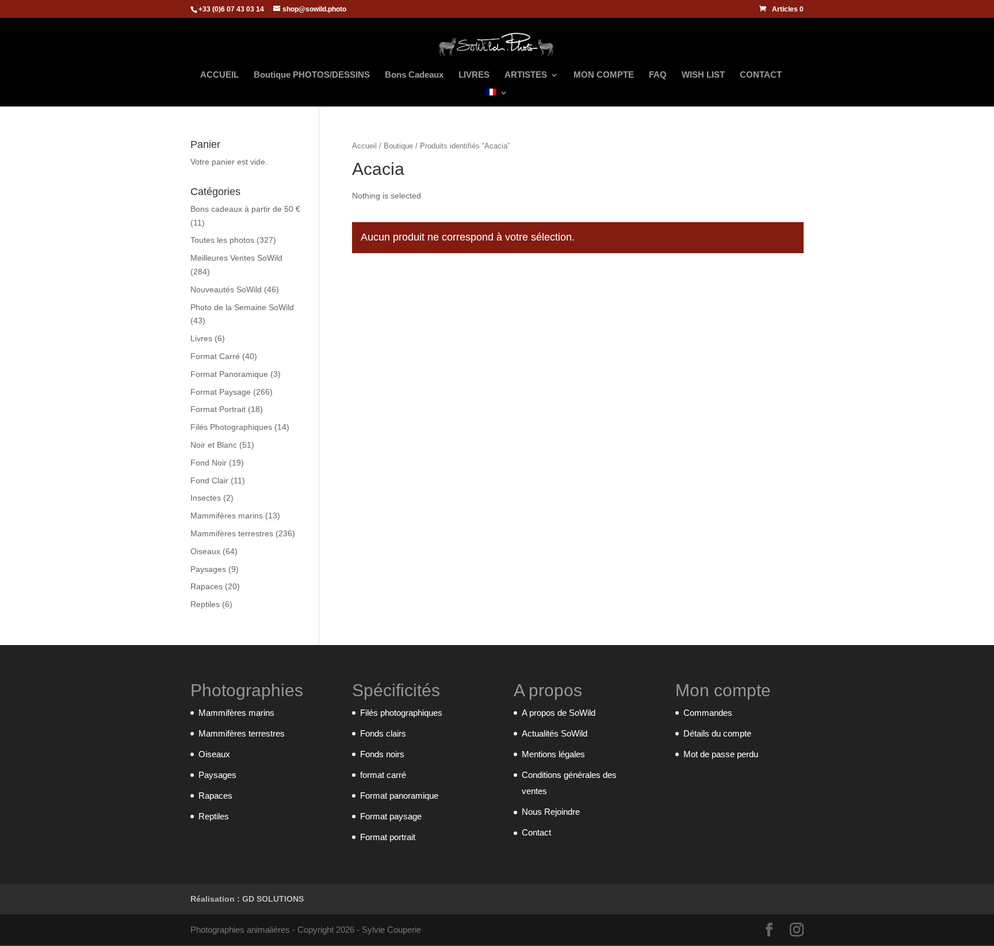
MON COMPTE (604, 75)
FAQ (658, 75)
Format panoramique (399, 795)
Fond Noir (208, 462)
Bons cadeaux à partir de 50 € (245, 208)
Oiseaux (205, 551)
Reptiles (205, 604)
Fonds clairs (383, 733)
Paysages (208, 569)
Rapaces (206, 586)
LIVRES (474, 75)
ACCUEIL (219, 75)
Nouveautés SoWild (226, 289)
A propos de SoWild (558, 713)
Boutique (398, 146)
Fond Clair (209, 480)
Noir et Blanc (213, 444)
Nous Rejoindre (551, 812)
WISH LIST (703, 75)
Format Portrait (218, 409)
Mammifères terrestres (231, 533)
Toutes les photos (222, 240)
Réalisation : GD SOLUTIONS (247, 898)
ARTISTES (525, 75)
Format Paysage (220, 391)
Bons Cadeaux (414, 75)
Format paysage (391, 816)
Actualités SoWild (554, 733)
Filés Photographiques (231, 427)
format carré (383, 775)
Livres (201, 338)
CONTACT (761, 75)
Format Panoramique (229, 374)
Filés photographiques (401, 713)
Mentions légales (553, 754)
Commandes (707, 713)
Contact (536, 832)
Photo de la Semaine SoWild (242, 307)
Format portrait (387, 837)
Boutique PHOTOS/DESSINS (312, 75)
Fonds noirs (382, 754)
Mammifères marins (226, 515)
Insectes (205, 497)
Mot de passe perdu (720, 754)
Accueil (364, 146)
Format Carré (215, 356)
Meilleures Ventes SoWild (236, 257)
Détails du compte (717, 733)
